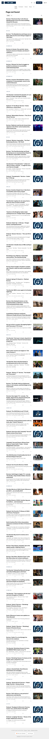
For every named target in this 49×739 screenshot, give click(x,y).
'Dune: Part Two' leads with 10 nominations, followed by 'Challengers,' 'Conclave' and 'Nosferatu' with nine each (18, 527)
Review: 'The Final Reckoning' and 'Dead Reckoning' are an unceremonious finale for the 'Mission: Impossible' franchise (18, 153)
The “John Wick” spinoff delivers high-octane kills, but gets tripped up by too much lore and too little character (18, 130)
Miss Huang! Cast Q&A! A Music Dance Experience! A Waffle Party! (18, 328)
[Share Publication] (34, 2)
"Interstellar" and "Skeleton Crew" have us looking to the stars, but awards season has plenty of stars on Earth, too (18, 538)
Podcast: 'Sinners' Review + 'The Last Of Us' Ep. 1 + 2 (18, 234)
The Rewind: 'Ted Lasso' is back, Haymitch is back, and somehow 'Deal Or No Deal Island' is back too (18, 339)
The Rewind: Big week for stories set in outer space (17, 535)
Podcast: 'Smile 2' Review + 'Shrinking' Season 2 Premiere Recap (17, 605)
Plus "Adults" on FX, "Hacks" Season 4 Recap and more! (17, 118)
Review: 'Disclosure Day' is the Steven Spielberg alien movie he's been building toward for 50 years (17, 20)
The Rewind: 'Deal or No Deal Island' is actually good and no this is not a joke (17, 362)
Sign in (45, 2)
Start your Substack (21, 733)
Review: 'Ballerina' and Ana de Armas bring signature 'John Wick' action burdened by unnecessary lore (18, 127)
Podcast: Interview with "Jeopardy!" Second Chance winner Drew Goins (18, 432)
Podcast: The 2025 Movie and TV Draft (17, 411)
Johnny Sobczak (21, 100)
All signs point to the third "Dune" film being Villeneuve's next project (18, 619)
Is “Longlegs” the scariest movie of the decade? (16, 720)
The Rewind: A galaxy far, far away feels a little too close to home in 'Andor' (18, 201)
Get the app (30, 733)
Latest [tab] (8, 15)
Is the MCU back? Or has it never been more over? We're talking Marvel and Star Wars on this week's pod (18, 180)
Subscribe (39, 2)
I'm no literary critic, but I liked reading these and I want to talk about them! (18, 504)
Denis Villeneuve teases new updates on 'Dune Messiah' (18, 616)
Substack (18, 736)
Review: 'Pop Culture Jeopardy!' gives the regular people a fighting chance (18, 546)
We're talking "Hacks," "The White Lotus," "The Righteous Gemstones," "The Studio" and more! (18, 283)
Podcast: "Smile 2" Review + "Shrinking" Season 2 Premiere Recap (17, 627)
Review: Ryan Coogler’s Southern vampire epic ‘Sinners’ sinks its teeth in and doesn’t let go (18, 268)
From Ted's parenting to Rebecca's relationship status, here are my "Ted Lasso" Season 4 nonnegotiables (18, 354)
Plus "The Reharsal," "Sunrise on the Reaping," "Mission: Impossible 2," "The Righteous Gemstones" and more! (17, 205)
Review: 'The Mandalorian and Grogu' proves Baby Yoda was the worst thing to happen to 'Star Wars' (18, 35)
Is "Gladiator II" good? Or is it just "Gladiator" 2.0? (16, 573)
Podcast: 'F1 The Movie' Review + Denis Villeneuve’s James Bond (17, 106)
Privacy (25, 730)
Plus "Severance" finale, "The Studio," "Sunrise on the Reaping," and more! (17, 343)
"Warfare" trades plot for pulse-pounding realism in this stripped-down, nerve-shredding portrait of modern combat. (18, 306)
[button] (16, 6)
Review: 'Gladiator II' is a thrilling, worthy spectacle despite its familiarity (18, 580)
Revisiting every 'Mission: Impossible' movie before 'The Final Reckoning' (17, 256)
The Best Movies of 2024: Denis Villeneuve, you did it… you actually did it (18, 490)
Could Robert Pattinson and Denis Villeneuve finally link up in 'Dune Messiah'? (18, 314)
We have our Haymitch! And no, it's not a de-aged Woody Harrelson (18, 216)
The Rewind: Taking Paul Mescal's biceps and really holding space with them (18, 571)
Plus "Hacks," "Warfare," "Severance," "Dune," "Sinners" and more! (18, 294)
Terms (29, 730)
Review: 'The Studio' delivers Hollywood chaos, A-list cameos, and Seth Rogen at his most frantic (18, 385)
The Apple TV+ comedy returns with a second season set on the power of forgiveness (18, 662)
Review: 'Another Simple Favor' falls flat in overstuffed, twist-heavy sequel (18, 190)
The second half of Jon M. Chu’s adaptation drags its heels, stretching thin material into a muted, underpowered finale (18, 70)
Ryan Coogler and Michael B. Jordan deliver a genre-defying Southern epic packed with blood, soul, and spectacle (18, 272)
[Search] (31, 2)
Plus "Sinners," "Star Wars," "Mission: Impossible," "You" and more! (18, 248)
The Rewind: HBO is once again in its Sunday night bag (18, 290)
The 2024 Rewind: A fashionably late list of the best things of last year (18, 455)
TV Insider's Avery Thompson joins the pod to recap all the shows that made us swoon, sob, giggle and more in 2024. (18, 515)
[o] (38, 375)
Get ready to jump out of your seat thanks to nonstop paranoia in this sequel (17, 641)
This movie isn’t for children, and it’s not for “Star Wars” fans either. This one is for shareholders (18, 39)
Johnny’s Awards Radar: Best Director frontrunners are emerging (17, 669)
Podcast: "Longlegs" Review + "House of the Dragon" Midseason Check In (18, 717)
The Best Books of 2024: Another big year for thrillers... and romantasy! (18, 501)
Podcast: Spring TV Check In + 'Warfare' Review (17, 279)
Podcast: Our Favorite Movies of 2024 (17, 464)
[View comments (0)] (15, 28)
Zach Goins (11, 26)
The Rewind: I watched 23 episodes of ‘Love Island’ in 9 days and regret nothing (18, 95)
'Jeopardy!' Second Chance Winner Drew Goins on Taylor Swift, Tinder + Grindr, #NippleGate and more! (17, 444)
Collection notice (34, 730)
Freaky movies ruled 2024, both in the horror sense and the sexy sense (18, 493)
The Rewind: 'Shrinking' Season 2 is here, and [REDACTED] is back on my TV (18, 649)
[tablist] (9, 15)
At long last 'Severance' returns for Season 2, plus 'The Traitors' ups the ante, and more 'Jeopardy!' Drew (17, 424)
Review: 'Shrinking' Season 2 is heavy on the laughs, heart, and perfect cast (19, 658)
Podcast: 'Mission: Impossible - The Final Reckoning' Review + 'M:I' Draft (18, 141)
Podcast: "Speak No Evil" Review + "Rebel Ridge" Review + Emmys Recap (18, 683)
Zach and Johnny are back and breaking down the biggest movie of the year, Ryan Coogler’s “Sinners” (18, 237)
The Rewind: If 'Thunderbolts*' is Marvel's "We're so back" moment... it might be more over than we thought (18, 165)
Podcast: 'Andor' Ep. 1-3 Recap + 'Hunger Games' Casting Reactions (17, 223)
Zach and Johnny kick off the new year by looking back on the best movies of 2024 (19, 467)
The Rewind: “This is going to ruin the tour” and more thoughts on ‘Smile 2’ (18, 594)
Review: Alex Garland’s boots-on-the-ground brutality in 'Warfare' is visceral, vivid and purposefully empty (17, 302)
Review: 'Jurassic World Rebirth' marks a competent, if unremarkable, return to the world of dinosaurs (18, 81)
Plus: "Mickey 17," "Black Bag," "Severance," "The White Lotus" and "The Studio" (17, 365)
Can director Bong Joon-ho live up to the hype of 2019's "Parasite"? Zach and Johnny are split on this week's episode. (18, 376)
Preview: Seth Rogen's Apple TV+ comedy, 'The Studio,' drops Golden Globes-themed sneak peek (18, 475)
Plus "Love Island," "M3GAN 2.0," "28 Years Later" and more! (18, 109)
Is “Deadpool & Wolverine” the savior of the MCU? (16, 710)
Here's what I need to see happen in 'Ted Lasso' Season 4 (17, 351)
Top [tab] (11, 15)
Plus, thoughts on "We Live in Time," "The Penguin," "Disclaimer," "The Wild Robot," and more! (17, 608)
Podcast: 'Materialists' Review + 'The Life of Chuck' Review (18, 116)
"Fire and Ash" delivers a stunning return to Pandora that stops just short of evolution (18, 54)
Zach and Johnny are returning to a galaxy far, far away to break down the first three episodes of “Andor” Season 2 (18, 227)
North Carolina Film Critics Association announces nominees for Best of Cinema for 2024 (18, 523)
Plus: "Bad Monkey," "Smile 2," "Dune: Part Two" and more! (18, 651)
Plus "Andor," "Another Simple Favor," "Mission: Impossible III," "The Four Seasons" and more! (18, 169)
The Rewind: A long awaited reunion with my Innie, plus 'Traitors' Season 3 (19, 421)
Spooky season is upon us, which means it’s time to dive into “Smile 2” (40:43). (18, 630)
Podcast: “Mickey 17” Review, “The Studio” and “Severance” (18, 373)
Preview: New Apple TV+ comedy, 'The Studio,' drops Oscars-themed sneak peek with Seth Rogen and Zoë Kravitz (18, 397)
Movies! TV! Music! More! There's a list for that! (16, 458)
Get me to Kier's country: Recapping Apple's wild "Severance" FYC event (18, 325)
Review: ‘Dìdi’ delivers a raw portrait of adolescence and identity (17, 694)
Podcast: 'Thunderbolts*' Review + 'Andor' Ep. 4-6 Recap (18, 177)
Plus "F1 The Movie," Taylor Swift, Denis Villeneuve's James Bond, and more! (18, 98)
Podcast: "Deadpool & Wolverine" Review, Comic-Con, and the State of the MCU (18, 707)
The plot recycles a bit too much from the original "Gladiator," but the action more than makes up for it (19, 584)
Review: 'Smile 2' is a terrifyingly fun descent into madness (16, 638)
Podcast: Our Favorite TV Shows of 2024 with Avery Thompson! (17, 512)
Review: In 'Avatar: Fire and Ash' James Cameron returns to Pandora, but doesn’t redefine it (17, 51)
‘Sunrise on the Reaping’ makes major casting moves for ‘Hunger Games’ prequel (18, 212)
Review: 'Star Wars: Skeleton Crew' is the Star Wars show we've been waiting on (18, 557)
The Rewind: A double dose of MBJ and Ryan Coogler (18, 245)
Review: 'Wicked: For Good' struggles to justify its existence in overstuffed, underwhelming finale (17, 66)
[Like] (7, 43)
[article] (24, 23)
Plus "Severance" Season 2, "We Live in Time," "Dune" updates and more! (17, 597)
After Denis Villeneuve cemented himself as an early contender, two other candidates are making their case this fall (18, 673)
